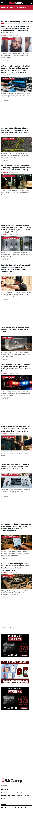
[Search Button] (31, 2)
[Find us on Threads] (25, 808)
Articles (17, 793)
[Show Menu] (2, 2)
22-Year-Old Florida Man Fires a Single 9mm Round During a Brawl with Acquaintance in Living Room (15, 130)
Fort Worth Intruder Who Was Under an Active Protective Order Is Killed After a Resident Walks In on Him (15, 429)
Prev (4, 628)
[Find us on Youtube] (2, 808)
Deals (13, 795)
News (4, 277)
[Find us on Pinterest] (22, 808)
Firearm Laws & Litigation (10, 238)
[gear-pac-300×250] (15, 646)
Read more (7, 61)
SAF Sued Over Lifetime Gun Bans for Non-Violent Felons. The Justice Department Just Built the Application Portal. (16, 527)
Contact (3, 798)
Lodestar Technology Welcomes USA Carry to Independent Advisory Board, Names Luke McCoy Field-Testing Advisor (16, 268)
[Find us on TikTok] (18, 808)
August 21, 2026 (14, 35)
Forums (23, 793)
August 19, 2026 (14, 334)
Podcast (3, 795)
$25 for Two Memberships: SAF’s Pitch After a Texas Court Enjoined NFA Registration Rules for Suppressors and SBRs (15, 566)
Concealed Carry (8, 338)
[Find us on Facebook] (5, 808)
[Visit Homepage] (16, 3)
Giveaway (19, 795)
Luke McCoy (5, 35)
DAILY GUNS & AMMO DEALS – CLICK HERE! (14, 8)
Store (9, 795)
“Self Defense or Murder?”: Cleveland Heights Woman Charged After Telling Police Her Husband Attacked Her (16, 367)
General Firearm (8, 576)
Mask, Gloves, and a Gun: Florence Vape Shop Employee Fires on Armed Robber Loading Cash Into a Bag (16, 167)
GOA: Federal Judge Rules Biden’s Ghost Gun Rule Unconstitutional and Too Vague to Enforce (15, 466)
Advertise (27, 795)
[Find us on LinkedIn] (15, 808)
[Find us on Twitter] (12, 808)
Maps (11, 793)
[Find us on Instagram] (8, 808)
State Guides (4, 793)
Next (10, 628)
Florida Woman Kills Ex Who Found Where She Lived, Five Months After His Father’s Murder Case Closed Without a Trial (15, 29)
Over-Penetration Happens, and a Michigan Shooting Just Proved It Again (15, 329)
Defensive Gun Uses (8, 39)
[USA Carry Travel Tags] (15, 672)
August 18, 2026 (14, 471)
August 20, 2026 (14, 172)
